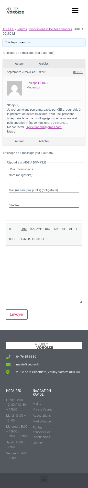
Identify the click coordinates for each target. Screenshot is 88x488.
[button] (74, 10)
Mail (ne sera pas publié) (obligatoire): (34, 190)
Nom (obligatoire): (21, 175)
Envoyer (16, 314)
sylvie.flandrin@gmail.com (44, 127)
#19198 (78, 72)
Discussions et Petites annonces (50, 29)
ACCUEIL (8, 29)
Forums (22, 29)
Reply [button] (42, 72)
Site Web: (15, 205)
